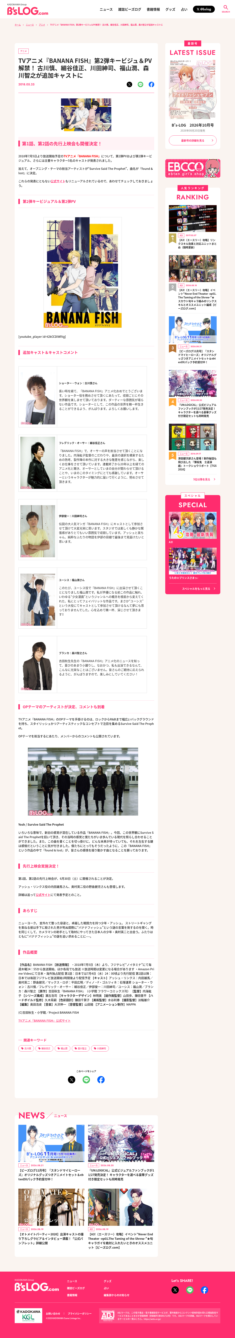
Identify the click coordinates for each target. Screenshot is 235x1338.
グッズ (170, 9)
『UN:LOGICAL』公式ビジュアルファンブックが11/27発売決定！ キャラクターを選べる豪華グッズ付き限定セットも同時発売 (121, 1174)
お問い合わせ (53, 1313)
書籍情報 (153, 9)
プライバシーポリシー (80, 1313)
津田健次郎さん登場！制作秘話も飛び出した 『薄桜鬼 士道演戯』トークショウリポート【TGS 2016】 (197, 463)
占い (184, 9)
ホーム (18, 24)
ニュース (106, 9)
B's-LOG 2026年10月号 (193, 125)
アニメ (42, 24)
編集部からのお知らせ (116, 1295)
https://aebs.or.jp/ (152, 1318)
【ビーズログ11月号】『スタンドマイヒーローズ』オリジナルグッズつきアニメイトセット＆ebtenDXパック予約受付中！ (51, 1174)
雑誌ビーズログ (129, 9)
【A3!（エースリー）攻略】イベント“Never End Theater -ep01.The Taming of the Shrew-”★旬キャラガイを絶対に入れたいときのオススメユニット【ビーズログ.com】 (120, 1241)
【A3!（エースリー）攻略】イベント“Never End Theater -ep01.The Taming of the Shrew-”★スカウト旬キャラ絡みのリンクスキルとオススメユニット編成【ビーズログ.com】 (197, 299)
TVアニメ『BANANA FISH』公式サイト (44, 1020)
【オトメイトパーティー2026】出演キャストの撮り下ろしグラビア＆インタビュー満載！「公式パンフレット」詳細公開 (51, 1238)
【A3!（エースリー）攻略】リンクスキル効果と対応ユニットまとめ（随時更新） (197, 243)
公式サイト (58, 181)
